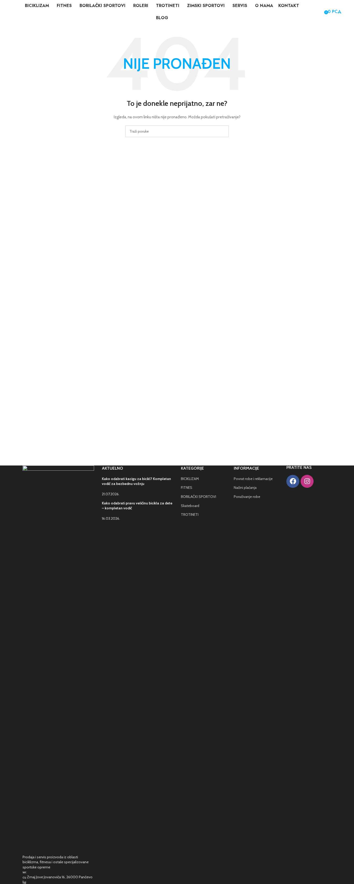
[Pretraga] (313, 11)
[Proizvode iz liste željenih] (320, 11)
